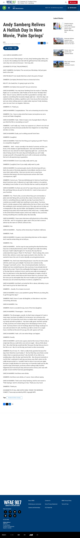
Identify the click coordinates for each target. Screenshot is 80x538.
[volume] (9, 8)
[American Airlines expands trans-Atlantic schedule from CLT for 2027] (58, 41)
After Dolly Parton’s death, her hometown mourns (69, 63)
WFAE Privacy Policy (66, 500)
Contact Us (47, 500)
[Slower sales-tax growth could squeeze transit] (58, 52)
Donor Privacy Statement (51, 504)
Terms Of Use (65, 504)
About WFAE (31, 500)
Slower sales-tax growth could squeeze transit (69, 51)
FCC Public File (48, 507)
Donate (73, 2)
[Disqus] (40, 434)
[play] (4, 8)
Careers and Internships (34, 507)
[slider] (11, 8)
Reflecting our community (34, 504)
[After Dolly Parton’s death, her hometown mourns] (58, 64)
